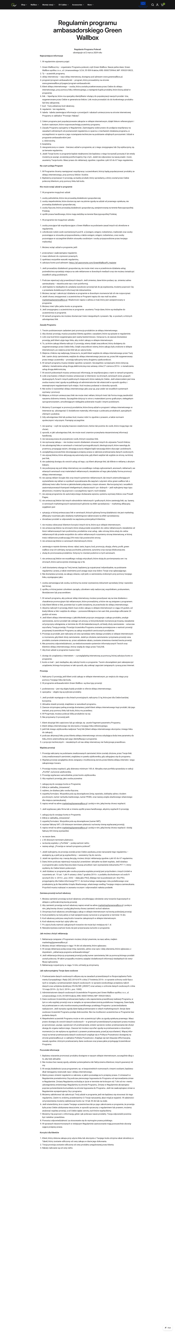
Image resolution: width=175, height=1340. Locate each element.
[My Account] (157, 5)
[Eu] (143, 5)
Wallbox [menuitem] (34, 5)
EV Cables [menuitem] (63, 5)
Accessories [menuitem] (77, 5)
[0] (162, 5)
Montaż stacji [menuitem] (47, 5)
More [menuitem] (90, 5)
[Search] (152, 5)
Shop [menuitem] (23, 5)
